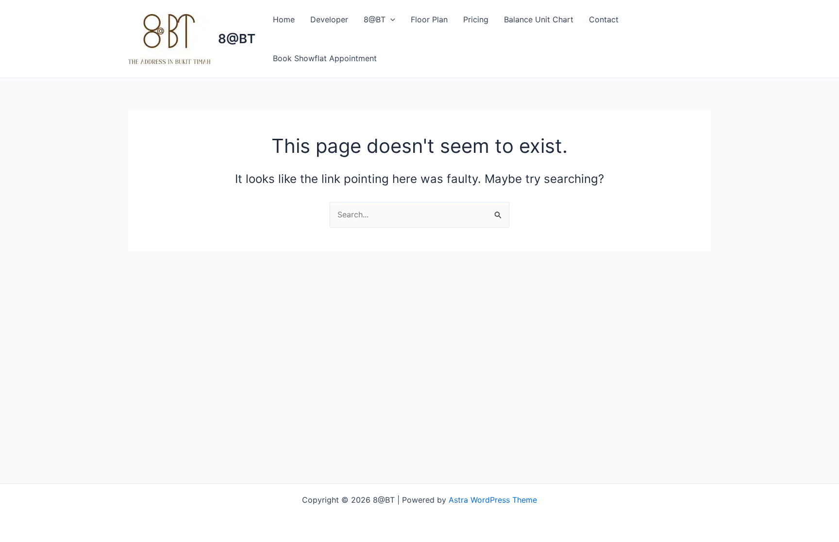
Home (284, 19)
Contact (604, 19)
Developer (329, 19)
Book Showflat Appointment (325, 58)
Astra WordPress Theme (493, 500)
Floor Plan (429, 19)
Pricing (475, 19)
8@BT (236, 38)
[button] (390, 19)
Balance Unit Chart (538, 19)
